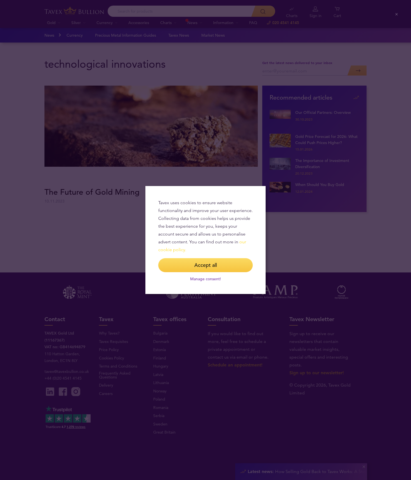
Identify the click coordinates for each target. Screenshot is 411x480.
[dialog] (205, 240)
